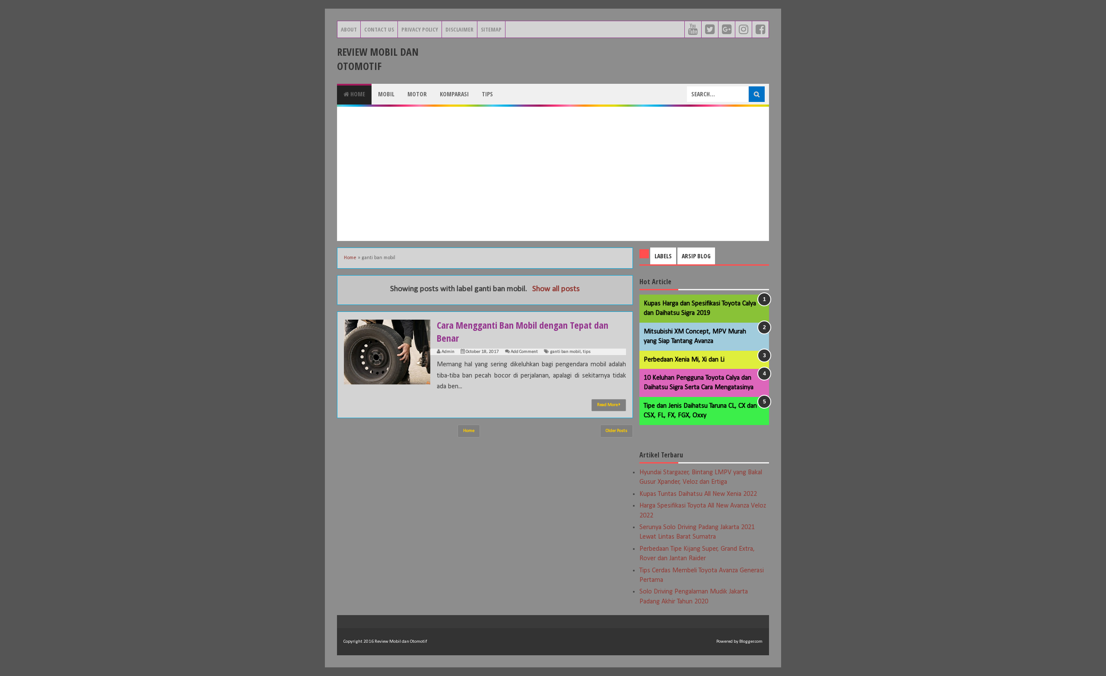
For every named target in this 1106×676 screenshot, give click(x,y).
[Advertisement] (553, 173)
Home (357, 94)
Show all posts (556, 289)
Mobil (386, 94)
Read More (608, 405)
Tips (487, 94)
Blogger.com (751, 641)
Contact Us (379, 29)
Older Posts (616, 430)
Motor (417, 94)
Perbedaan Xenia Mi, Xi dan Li (684, 359)
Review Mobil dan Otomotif (378, 58)
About (349, 29)
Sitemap (491, 29)
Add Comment (524, 351)
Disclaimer (459, 29)
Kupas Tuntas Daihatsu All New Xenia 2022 (698, 494)
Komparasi (454, 94)
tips (587, 351)
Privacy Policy (419, 29)
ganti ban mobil (565, 351)
